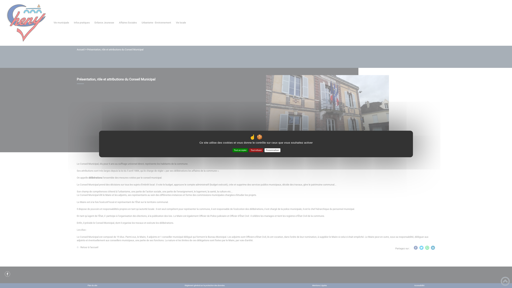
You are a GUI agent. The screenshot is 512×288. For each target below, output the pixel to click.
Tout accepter (240, 150)
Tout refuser (256, 150)
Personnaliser (272, 150)
